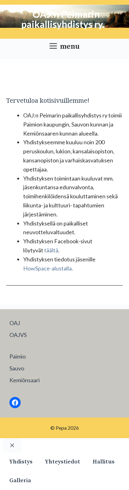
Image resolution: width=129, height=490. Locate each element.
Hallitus (104, 461)
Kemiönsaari (24, 380)
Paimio (17, 356)
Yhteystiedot (62, 461)
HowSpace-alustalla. (48, 268)
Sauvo (16, 368)
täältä (51, 250)
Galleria (20, 480)
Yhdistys (21, 461)
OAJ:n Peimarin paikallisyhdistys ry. (63, 19)
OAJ (14, 322)
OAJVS (18, 334)
